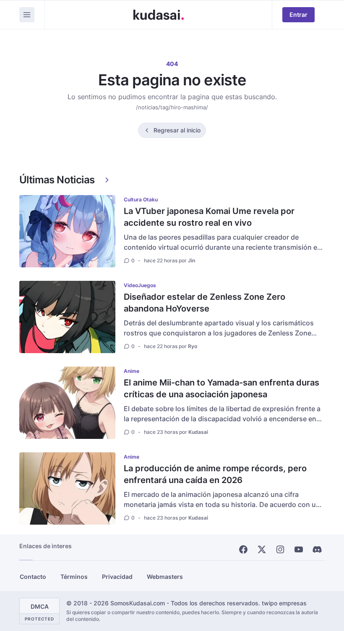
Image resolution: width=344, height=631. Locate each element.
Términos (74, 576)
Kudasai (198, 432)
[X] (261, 549)
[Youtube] (298, 549)
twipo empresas (284, 603)
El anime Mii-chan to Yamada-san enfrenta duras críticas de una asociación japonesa (221, 388)
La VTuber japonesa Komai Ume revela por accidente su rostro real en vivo (209, 217)
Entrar (298, 14)
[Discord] (317, 549)
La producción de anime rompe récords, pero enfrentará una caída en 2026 (215, 474)
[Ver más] (107, 179)
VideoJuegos (140, 285)
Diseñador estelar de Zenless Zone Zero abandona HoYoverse (204, 303)
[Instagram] (280, 549)
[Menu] (26, 14)
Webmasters (165, 576)
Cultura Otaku (141, 199)
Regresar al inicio (177, 130)
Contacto (33, 576)
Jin (191, 260)
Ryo (192, 346)
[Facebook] (243, 549)
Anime (131, 371)
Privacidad (117, 576)
